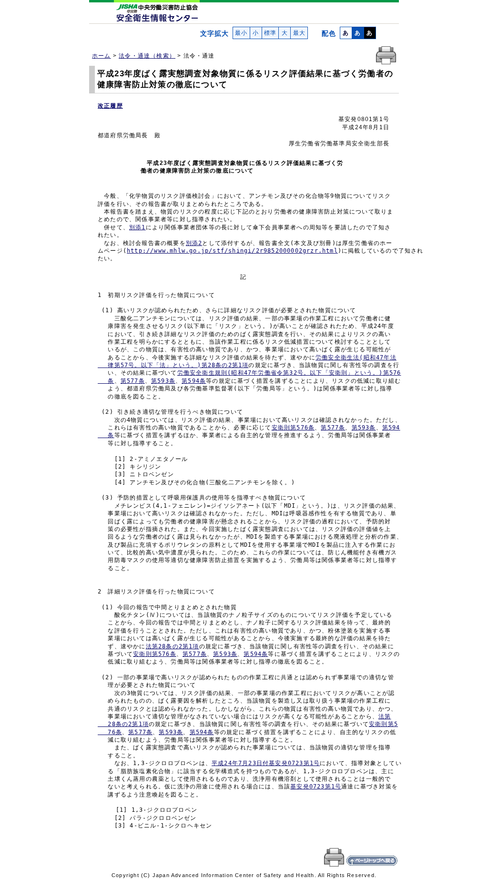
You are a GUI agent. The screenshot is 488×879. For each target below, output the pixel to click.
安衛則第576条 (293, 427)
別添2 (194, 243)
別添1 (137, 227)
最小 (241, 33)
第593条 (163, 381)
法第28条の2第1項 (172, 646)
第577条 (133, 381)
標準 (270, 33)
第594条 (194, 381)
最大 (299, 33)
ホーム (101, 55)
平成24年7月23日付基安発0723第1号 (266, 763)
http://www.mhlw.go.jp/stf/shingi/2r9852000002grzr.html (232, 250)
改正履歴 (110, 105)
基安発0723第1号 (315, 786)
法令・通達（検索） (147, 55)
